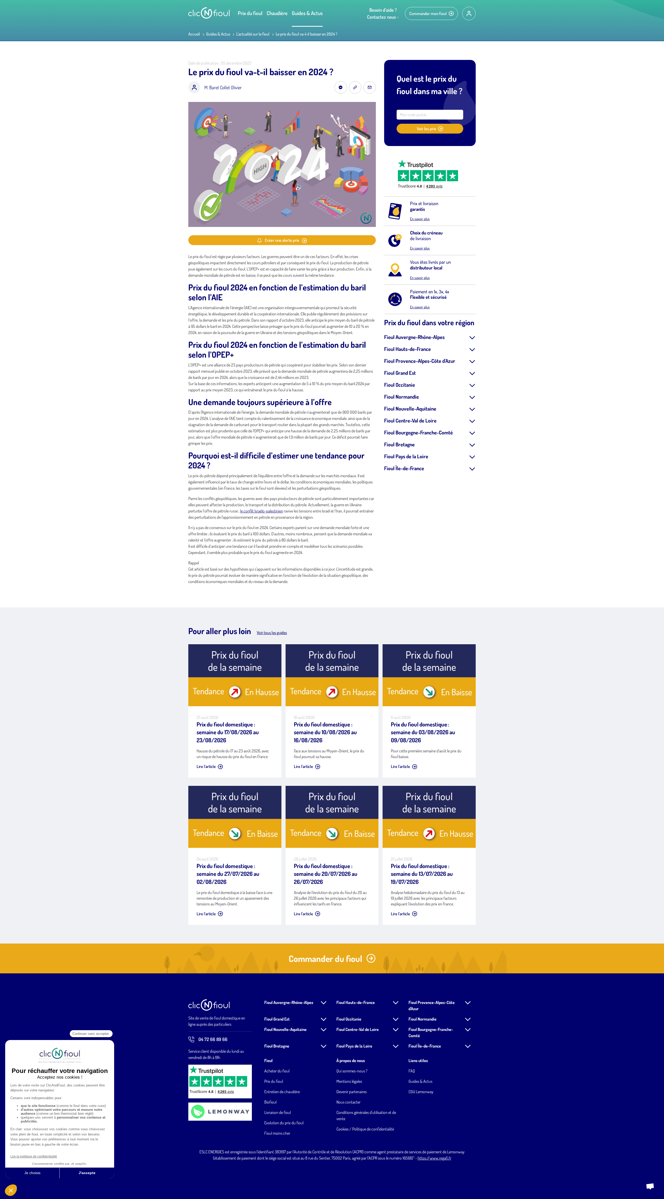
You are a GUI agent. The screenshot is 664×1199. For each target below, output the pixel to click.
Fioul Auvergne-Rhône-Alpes (414, 337)
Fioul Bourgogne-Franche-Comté (418, 432)
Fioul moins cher (277, 1133)
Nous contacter (348, 1102)
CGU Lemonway (421, 1091)
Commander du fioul (325, 958)
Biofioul (270, 1102)
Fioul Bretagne (399, 444)
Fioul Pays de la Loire (406, 456)
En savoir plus (420, 219)
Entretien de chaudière (282, 1091)
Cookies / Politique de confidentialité (365, 1129)
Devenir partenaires (351, 1091)
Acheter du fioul (276, 1070)
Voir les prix (426, 128)
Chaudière (277, 13)
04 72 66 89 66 (212, 1039)
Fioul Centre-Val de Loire (410, 420)
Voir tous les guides (272, 632)
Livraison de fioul (277, 1112)
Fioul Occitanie (399, 384)
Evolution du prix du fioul (283, 1122)
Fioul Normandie (401, 396)
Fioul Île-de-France (404, 468)
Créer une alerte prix (282, 240)
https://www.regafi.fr (434, 1158)
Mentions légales (349, 1081)
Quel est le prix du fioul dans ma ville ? (429, 84)
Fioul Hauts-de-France (407, 348)
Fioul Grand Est (400, 372)
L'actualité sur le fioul (252, 34)
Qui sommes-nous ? (351, 1070)
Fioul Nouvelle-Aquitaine (410, 408)
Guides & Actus (307, 13)
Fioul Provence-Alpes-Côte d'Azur (419, 360)
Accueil (194, 34)
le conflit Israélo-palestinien (261, 511)
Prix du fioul (250, 13)
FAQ (412, 1070)
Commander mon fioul (428, 13)
